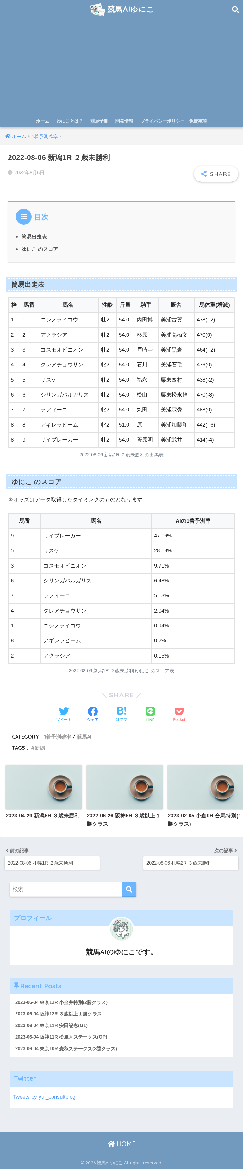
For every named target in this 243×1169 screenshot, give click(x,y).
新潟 (40, 748)
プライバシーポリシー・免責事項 (173, 121)
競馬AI (84, 737)
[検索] (129, 889)
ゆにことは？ (70, 121)
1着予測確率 (57, 737)
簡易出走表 (34, 236)
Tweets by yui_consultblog (44, 1097)
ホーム (42, 121)
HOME (125, 1144)
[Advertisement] (122, 67)
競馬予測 (99, 121)
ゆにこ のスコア (40, 249)
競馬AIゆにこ (129, 9)
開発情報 (124, 121)
